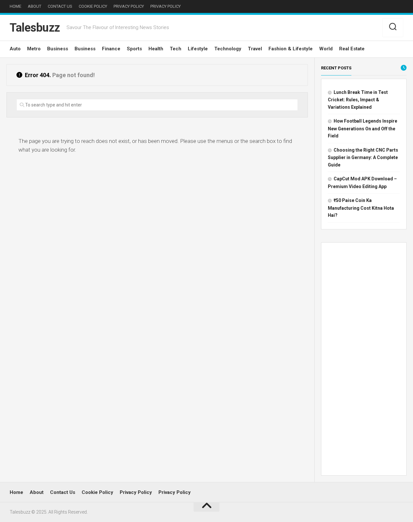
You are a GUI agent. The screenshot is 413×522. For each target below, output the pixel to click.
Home (15, 6)
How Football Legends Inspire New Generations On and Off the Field (362, 128)
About (34, 6)
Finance (111, 49)
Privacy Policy (129, 6)
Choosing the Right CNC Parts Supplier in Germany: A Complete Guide (363, 157)
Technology (227, 49)
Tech (175, 49)
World (326, 49)
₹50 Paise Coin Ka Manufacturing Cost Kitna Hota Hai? (361, 208)
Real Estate (352, 49)
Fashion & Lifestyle (290, 49)
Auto (15, 49)
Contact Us (60, 6)
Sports (134, 49)
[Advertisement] (364, 360)
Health (155, 49)
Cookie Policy (93, 6)
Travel (255, 49)
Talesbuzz (35, 28)
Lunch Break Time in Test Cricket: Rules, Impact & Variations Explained (358, 100)
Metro (34, 49)
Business (57, 49)
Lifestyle (198, 49)
